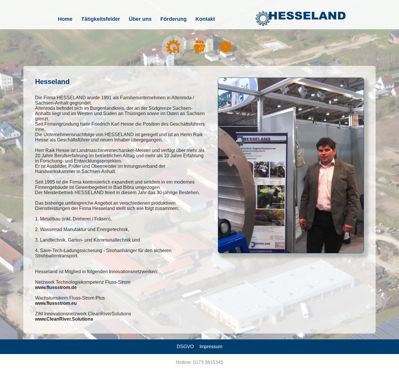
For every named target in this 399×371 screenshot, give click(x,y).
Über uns (140, 19)
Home (65, 19)
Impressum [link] (211, 346)
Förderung (173, 19)
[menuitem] (65, 19)
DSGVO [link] (185, 346)
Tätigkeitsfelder (100, 19)
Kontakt (205, 19)
